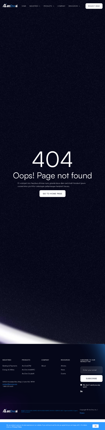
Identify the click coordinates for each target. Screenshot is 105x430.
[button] (34, 6)
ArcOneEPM (26, 366)
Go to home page (52, 193)
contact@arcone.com (9, 384)
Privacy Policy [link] (17, 427)
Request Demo (94, 6)
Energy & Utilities (8, 370)
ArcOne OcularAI (28, 374)
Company (61, 6)
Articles (63, 366)
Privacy (82, 413)
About (43, 366)
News (63, 370)
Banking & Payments (9, 366)
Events (63, 374)
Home (24, 6)
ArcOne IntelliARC (28, 370)
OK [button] (96, 426)
